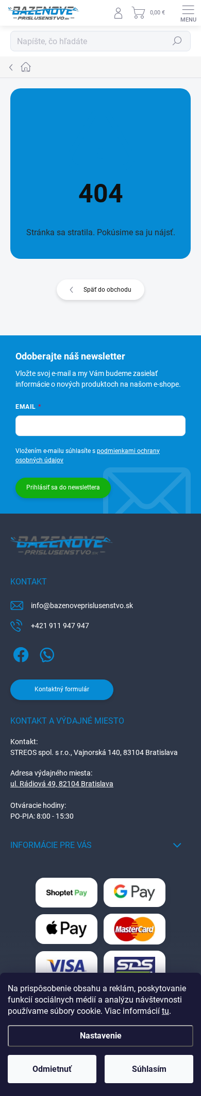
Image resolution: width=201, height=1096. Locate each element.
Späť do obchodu (107, 289)
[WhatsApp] (45, 653)
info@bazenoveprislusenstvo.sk (82, 605)
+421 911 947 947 (60, 625)
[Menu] (188, 13)
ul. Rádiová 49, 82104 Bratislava (61, 784)
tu (165, 1011)
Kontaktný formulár (62, 689)
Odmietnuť (52, 1069)
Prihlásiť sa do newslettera (63, 487)
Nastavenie (101, 1036)
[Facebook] (19, 653)
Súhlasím (149, 1069)
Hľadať (177, 41)
